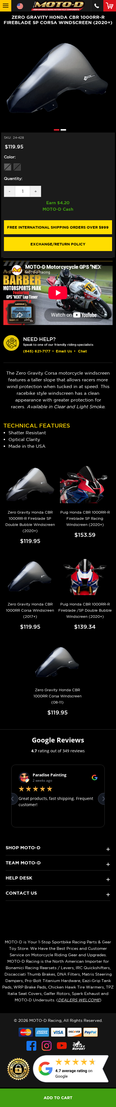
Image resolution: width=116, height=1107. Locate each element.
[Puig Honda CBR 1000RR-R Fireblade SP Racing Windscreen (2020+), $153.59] (85, 484)
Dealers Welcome (79, 1000)
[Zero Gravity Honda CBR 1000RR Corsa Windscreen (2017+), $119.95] (30, 576)
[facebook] (31, 1046)
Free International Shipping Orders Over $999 (58, 227)
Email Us (64, 351)
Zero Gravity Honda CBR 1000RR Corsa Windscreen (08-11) (58, 696)
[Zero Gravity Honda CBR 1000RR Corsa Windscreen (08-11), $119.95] (57, 662)
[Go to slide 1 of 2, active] (55, 129)
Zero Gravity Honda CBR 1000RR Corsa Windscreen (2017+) (30, 610)
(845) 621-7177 (36, 351)
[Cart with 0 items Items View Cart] (111, 5)
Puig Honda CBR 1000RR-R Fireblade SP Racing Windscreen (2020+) (85, 518)
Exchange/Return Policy (57, 244)
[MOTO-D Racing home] (58, 6)
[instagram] (47, 1046)
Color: (10, 157)
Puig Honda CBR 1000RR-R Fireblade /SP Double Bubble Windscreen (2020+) (85, 610)
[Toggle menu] (5, 5)
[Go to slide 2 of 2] (62, 129)
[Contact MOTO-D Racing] (96, 5)
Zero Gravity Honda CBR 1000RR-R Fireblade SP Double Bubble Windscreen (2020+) (30, 521)
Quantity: (13, 178)
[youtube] (62, 1046)
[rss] (79, 1046)
